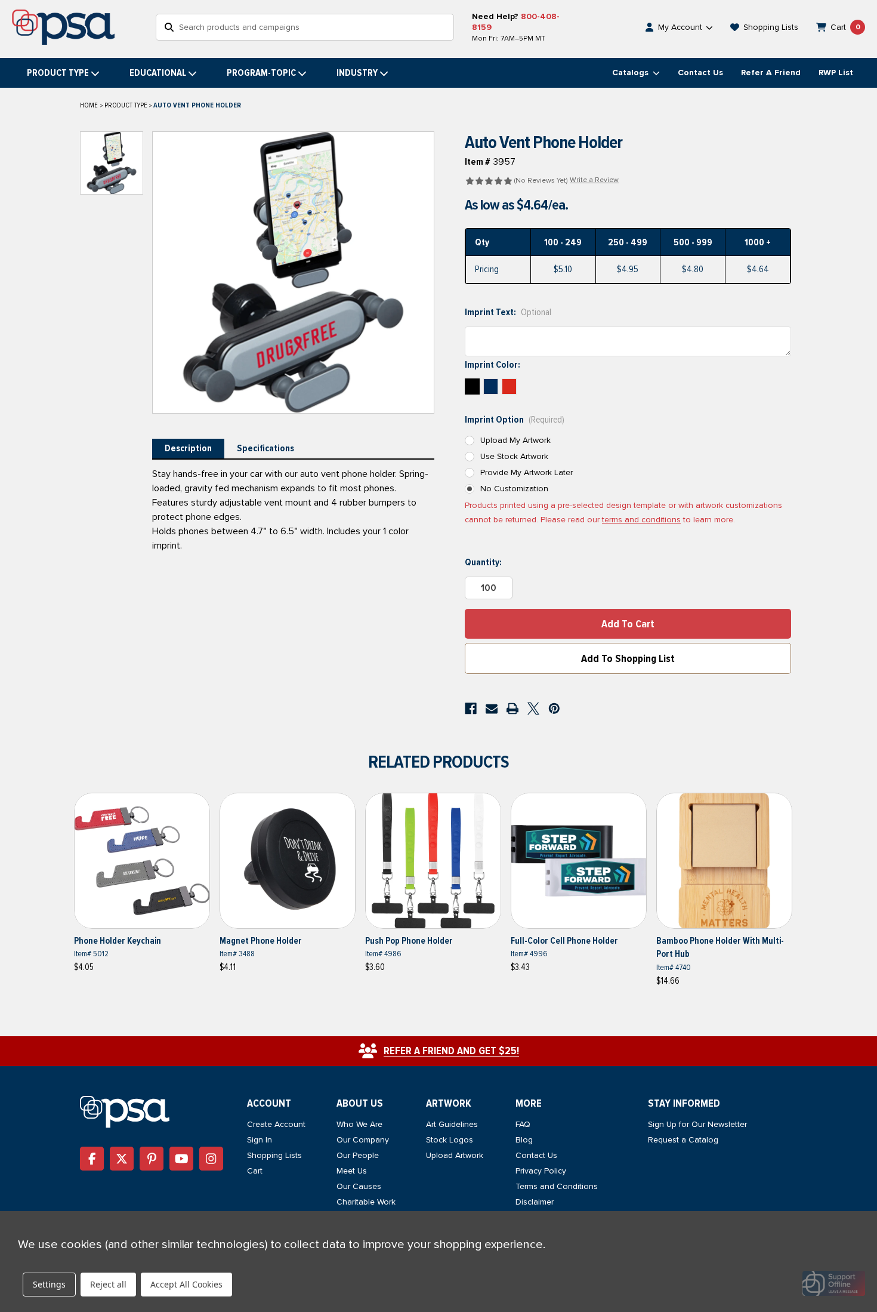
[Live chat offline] (833, 1283)
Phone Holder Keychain (117, 940)
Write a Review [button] (594, 179)
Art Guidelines (452, 1124)
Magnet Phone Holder (261, 940)
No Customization (514, 488)
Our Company (362, 1140)
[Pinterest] (554, 708)
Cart (255, 1171)
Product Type (58, 73)
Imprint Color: (492, 365)
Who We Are (359, 1124)
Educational (157, 73)
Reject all (108, 1284)
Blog (524, 1140)
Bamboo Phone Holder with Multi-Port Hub (720, 947)
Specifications (265, 448)
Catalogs (631, 72)
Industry (357, 73)
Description (188, 448)
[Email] (492, 708)
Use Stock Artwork (514, 456)
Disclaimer (534, 1202)
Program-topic (261, 73)
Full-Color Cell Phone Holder (564, 940)
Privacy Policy (540, 1171)
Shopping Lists (274, 1155)
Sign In (259, 1140)
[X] (533, 708)
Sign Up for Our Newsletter (697, 1124)
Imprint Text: (508, 312)
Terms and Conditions (556, 1186)
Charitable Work (366, 1202)
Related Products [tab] (438, 762)
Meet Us (351, 1171)
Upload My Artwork (515, 440)
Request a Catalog (683, 1140)
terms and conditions (641, 520)
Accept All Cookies (186, 1284)
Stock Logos (449, 1140)
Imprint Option (514, 420)
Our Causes (358, 1186)
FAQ (522, 1124)
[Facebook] (471, 708)
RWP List (836, 72)
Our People (357, 1155)
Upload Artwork (454, 1155)
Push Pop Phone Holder (409, 940)
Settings (49, 1284)
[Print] (512, 708)
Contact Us (700, 72)
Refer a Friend (771, 72)
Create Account (276, 1124)
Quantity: (483, 562)
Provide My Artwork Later (526, 472)
